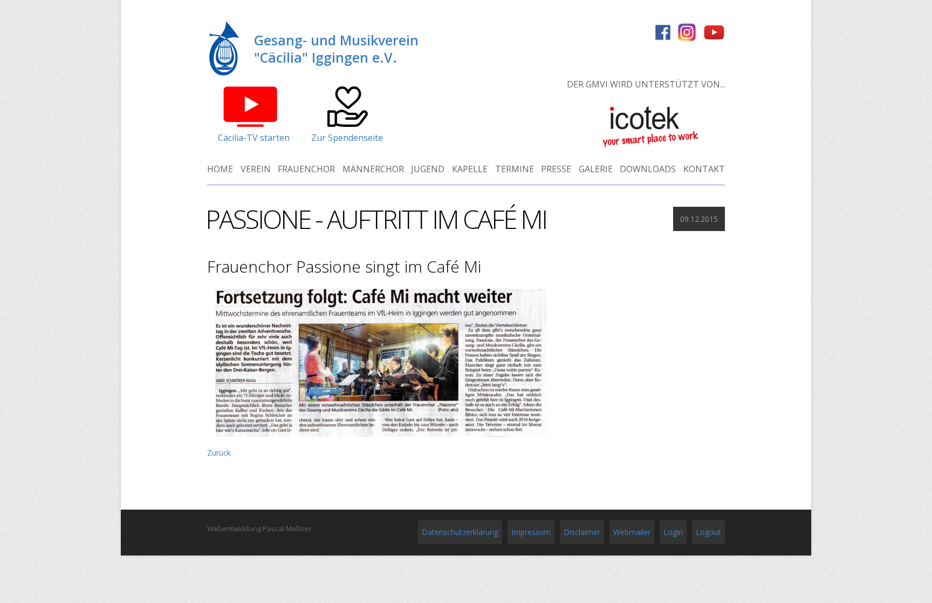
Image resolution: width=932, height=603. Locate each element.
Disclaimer (582, 532)
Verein (256, 169)
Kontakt (704, 169)
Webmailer (631, 532)
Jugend (427, 169)
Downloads (648, 169)
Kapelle (470, 169)
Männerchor (373, 169)
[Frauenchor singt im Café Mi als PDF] (381, 436)
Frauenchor (306, 169)
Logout (708, 532)
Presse (556, 169)
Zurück (219, 453)
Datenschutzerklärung (460, 532)
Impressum (531, 532)
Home (220, 169)
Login (673, 532)
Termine (514, 169)
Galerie (596, 169)
